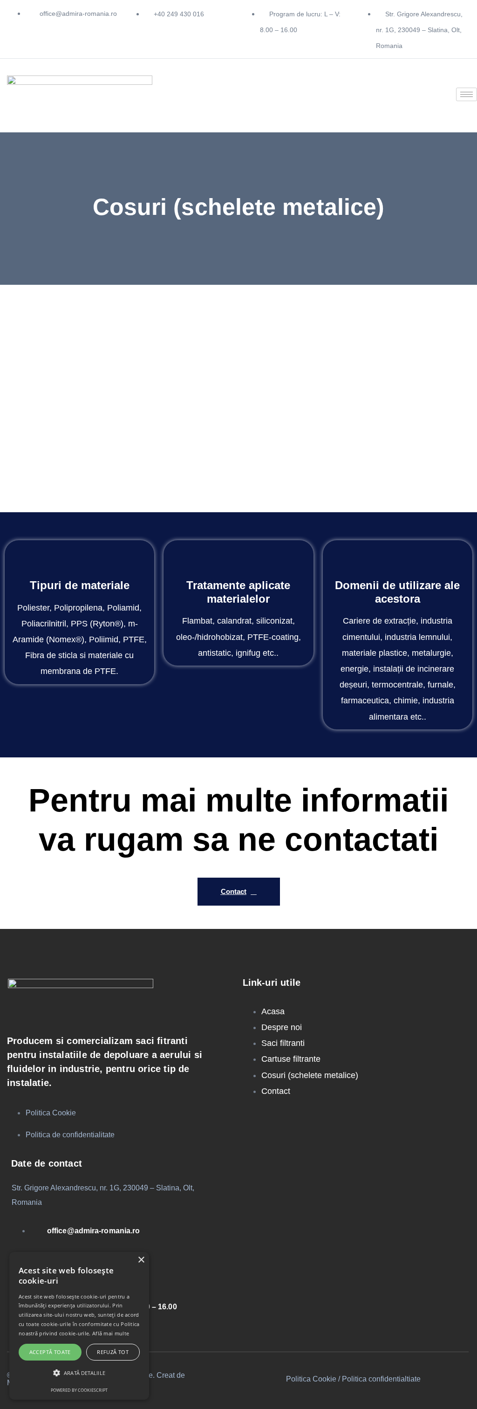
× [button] (140, 1260)
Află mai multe (110, 1333)
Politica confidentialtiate (381, 1379)
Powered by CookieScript (79, 1390)
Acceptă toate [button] (50, 1351)
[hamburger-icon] (466, 94)
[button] (79, 1373)
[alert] (79, 1326)
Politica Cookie (311, 1379)
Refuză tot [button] (113, 1351)
